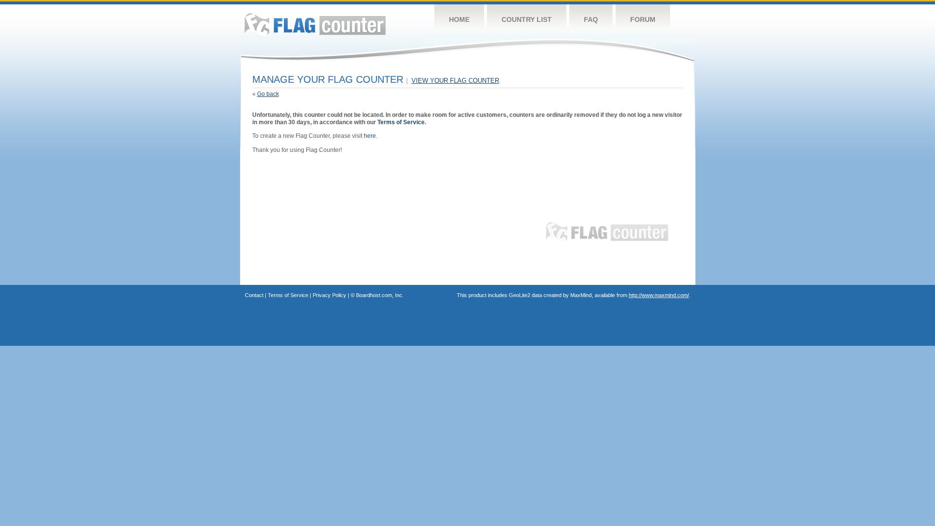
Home (459, 19)
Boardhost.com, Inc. (380, 295)
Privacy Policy (329, 295)
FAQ (591, 19)
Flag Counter (315, 24)
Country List (527, 19)
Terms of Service (401, 122)
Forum (642, 19)
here (370, 135)
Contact (254, 295)
